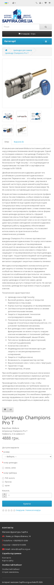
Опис (6, 141)
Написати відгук (33, 510)
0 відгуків (20, 510)
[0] (46, 3)
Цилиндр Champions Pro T (17, 53)
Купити (27, 503)
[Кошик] (49, 3)
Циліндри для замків (22, 50)
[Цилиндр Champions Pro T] (27, 83)
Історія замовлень (10, 572)
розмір (7, 452)
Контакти (6, 557)
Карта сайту (7, 560)
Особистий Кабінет (11, 569)
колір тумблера (10, 473)
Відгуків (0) (18, 141)
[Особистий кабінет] (41, 3)
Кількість (6, 490)
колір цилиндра (10, 462)
